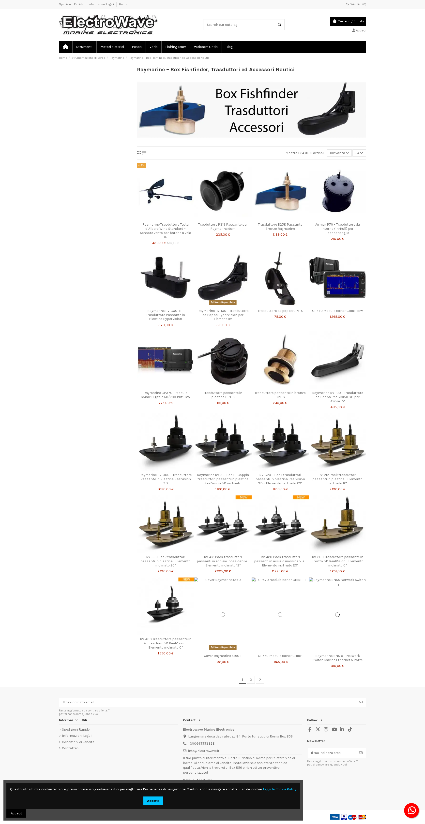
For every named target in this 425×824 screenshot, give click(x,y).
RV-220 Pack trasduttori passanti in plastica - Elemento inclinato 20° (165, 561)
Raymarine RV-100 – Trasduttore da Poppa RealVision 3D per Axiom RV (337, 397)
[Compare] (165, 218)
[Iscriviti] (361, 702)
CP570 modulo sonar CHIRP (280, 656)
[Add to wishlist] (158, 218)
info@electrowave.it (203, 751)
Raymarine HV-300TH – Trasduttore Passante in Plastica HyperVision (165, 315)
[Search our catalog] (279, 24)
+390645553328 (201, 743)
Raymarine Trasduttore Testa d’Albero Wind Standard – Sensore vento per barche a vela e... (165, 230)
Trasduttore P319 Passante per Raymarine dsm (223, 226)
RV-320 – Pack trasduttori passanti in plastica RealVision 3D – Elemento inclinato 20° (280, 479)
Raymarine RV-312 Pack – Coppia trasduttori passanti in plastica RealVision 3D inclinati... (223, 479)
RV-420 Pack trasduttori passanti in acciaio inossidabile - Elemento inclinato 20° (280, 561)
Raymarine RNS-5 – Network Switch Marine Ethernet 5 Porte (338, 658)
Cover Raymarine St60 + (223, 656)
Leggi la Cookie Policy (279, 789)
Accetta (153, 801)
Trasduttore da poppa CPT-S (280, 311)
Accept (16, 813)
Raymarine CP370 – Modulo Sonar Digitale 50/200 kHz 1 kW (165, 395)
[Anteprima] (172, 218)
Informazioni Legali (102, 4)
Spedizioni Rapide (71, 4)
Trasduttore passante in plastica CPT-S (222, 395)
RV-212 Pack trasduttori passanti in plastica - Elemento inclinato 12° (337, 479)
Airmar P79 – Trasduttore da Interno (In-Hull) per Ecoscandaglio (337, 228)
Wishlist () (358, 4)
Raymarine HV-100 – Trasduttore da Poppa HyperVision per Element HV (222, 315)
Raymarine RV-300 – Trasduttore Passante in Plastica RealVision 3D (165, 479)
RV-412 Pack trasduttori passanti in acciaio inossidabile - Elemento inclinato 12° (223, 561)
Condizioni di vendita (78, 742)
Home (123, 4)
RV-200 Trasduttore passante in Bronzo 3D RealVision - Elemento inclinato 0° (337, 561)
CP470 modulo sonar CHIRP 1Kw (337, 311)
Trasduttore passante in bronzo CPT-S (280, 395)
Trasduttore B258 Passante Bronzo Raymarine (280, 226)
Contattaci (70, 748)
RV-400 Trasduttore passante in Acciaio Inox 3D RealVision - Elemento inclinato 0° (165, 643)
